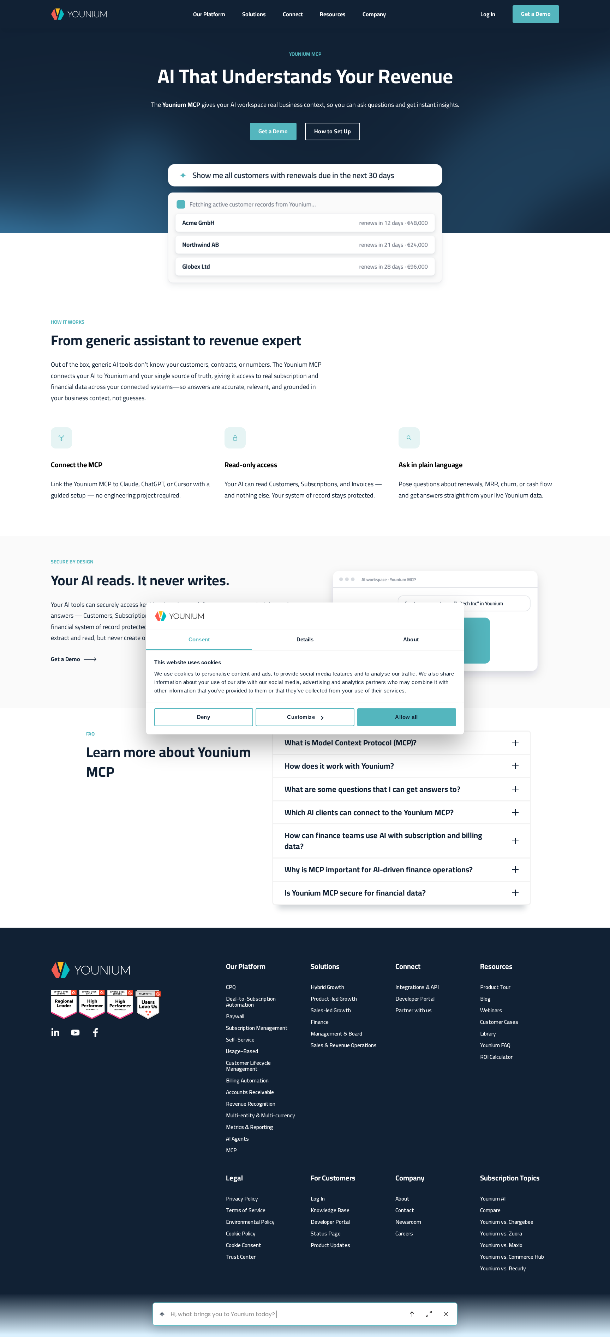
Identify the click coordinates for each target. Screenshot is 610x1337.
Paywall (235, 1016)
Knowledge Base (330, 1210)
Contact (404, 1210)
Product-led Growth (334, 999)
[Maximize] (428, 1314)
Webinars (491, 1010)
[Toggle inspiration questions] (162, 1314)
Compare (490, 1210)
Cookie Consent (243, 1245)
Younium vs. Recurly (503, 1268)
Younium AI (493, 1199)
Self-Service (240, 1040)
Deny (203, 717)
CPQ (231, 987)
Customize (301, 717)
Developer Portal (415, 999)
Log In (318, 1199)
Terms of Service (245, 1210)
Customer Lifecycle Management (248, 1066)
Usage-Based (242, 1051)
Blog (485, 999)
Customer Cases (499, 1022)
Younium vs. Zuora (501, 1234)
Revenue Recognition (250, 1104)
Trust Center (241, 1257)
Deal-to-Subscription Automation (251, 1002)
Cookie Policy (241, 1234)
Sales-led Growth (331, 1010)
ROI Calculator (496, 1057)
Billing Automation (247, 1080)
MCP (231, 1150)
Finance (320, 1022)
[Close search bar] (445, 1314)
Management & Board (336, 1034)
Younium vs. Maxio (501, 1245)
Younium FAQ (495, 1045)
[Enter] (411, 1314)
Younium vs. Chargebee (506, 1222)
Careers (404, 1234)
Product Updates (330, 1245)
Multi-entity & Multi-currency (260, 1115)
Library (488, 1034)
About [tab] (411, 639)
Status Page (326, 1234)
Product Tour (495, 987)
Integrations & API (417, 987)
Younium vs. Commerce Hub (512, 1257)
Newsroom (408, 1222)
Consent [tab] (199, 639)
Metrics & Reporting (249, 1127)
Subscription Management (257, 1028)
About (402, 1199)
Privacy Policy (242, 1199)
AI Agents (237, 1139)
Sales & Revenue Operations (344, 1045)
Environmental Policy (250, 1222)
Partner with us (413, 1010)
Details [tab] (305, 639)
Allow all (406, 717)
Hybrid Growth (327, 987)
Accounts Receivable (250, 1092)
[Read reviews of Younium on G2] (106, 1005)
